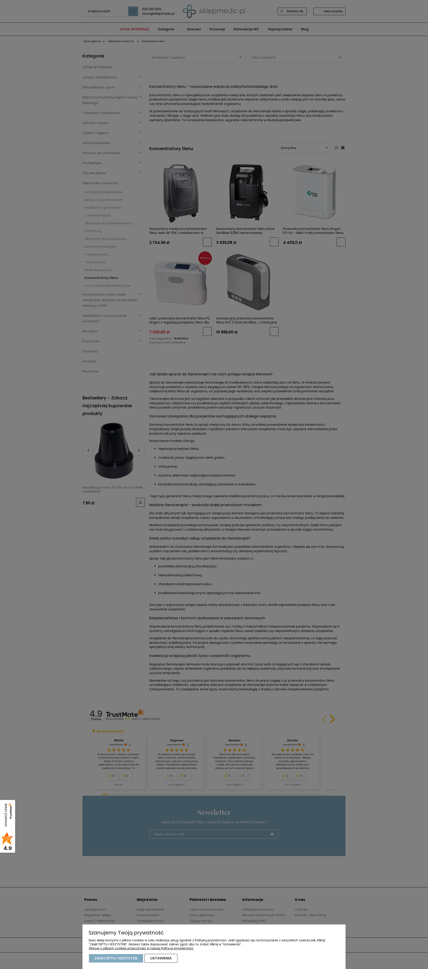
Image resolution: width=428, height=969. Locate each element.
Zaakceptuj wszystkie (116, 958)
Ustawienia (161, 958)
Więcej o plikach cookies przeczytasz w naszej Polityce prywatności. (141, 948)
